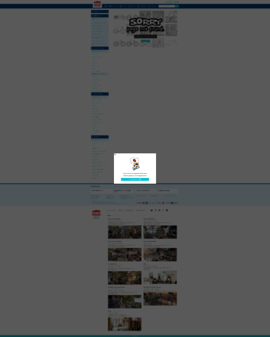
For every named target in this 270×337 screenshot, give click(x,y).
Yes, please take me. (134, 179)
